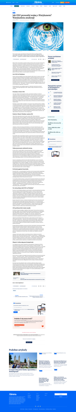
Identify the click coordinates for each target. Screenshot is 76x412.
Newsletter (37, 395)
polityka (41, 370)
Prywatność (54, 409)
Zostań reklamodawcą (42, 409)
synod (40, 353)
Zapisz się (15, 312)
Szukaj (17, 2)
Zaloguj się (58, 2)
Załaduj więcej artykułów (55, 110)
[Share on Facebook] (38, 59)
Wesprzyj (66, 2)
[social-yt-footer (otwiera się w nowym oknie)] (35, 406)
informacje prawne (35, 409)
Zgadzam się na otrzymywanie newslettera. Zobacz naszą (24, 309)
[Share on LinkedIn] (40, 59)
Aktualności (29, 395)
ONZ (16, 70)
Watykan (14, 290)
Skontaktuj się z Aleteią (49, 409)
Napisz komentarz (29, 342)
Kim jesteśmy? (30, 409)
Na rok (46, 395)
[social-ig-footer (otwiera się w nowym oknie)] (40, 406)
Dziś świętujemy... (52, 119)
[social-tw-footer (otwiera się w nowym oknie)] (38, 406)
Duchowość (29, 397)
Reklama (37, 400)
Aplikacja (37, 396)
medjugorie (11, 353)
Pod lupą (14, 10)
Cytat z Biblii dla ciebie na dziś (54, 128)
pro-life (56, 369)
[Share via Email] (43, 59)
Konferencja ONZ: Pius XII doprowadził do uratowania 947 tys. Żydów (32, 279)
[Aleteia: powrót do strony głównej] (38, 2)
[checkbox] (48, 146)
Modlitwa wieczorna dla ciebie (54, 123)
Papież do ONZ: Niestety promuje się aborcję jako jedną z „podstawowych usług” (30, 274)
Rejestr (62, 2)
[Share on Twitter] (41, 59)
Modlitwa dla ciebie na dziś (54, 133)
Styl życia (29, 396)
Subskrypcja (38, 397)
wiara (55, 353)
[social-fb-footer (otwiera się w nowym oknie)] (37, 406)
